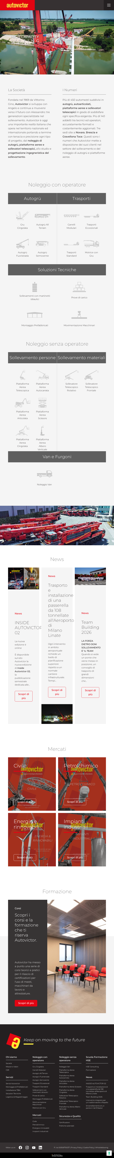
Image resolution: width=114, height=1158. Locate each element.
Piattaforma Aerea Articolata (66, 1082)
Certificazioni (64, 1122)
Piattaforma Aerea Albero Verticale (69, 1108)
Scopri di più (23, 696)
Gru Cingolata (38, 1067)
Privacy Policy (76, 1147)
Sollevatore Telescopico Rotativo (68, 1097)
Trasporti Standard (40, 1087)
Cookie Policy (88, 1147)
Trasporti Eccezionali (41, 1083)
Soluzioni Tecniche (13, 1093)
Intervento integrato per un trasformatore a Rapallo (97, 1101)
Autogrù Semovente (41, 1080)
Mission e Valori (12, 1067)
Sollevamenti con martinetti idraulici (40, 1091)
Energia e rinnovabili (41, 1128)
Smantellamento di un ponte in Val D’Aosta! (95, 1107)
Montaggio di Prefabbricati (17, 1087)
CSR (7, 1070)
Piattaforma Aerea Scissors (70, 1087)
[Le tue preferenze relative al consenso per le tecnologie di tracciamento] (109, 1153)
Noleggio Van (64, 1067)
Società (9, 1063)
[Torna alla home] (17, 5)
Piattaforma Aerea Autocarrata (66, 1077)
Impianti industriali (40, 1131)
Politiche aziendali (66, 1126)
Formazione (91, 1070)
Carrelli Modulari (39, 1070)
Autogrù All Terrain (40, 1073)
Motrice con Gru (39, 1108)
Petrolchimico (38, 1125)
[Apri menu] (109, 5)
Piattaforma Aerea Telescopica (66, 1071)
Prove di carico (39, 1096)
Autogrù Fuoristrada (41, 1077)
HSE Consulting (92, 1067)
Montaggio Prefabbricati (43, 1099)
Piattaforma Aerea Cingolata (66, 1091)
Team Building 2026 (94, 1097)
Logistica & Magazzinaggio (17, 1097)
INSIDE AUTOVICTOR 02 (96, 1083)
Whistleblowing (101, 1147)
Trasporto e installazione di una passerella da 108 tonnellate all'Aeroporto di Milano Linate (97, 1090)
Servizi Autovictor (13, 1083)
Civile (35, 1121)
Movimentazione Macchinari (39, 1103)
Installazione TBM (13, 1090)
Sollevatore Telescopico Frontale (68, 1102)
